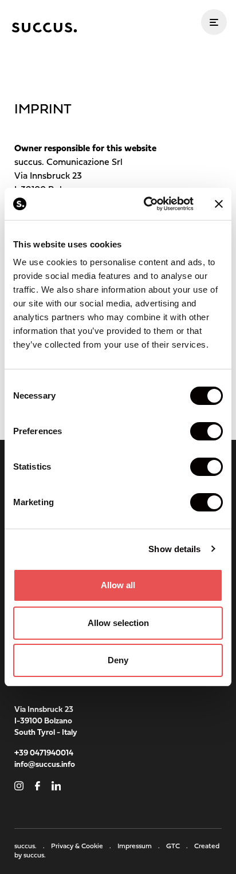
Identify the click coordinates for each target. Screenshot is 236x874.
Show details (174, 549)
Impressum (139, 846)
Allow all (118, 585)
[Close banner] (219, 204)
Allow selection (118, 623)
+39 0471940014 (43, 753)
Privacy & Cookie (82, 846)
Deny (118, 660)
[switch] (206, 431)
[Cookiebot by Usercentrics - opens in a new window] (146, 203)
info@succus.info (44, 765)
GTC (178, 846)
